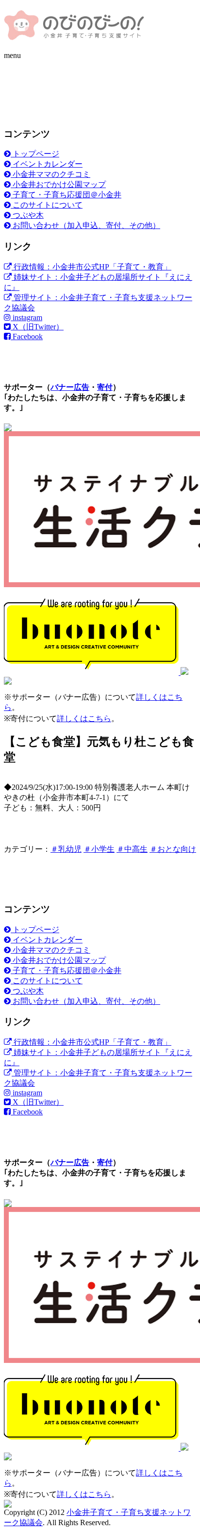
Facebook (27, 336)
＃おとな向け (173, 849)
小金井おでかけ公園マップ (58, 184)
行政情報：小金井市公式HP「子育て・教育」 (91, 267)
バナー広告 (69, 387)
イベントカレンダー (47, 164)
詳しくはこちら (84, 718)
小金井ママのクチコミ (50, 174)
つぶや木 (27, 215)
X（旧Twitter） (37, 327)
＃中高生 (132, 849)
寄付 (105, 387)
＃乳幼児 (66, 849)
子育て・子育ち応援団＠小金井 (66, 195)
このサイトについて (47, 205)
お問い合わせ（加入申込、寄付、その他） (85, 225)
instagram (26, 317)
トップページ (35, 154)
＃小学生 (99, 849)
